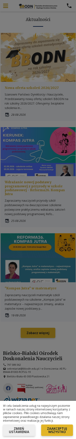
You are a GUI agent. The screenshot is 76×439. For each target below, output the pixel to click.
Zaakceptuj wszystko (57, 430)
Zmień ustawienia (19, 430)
